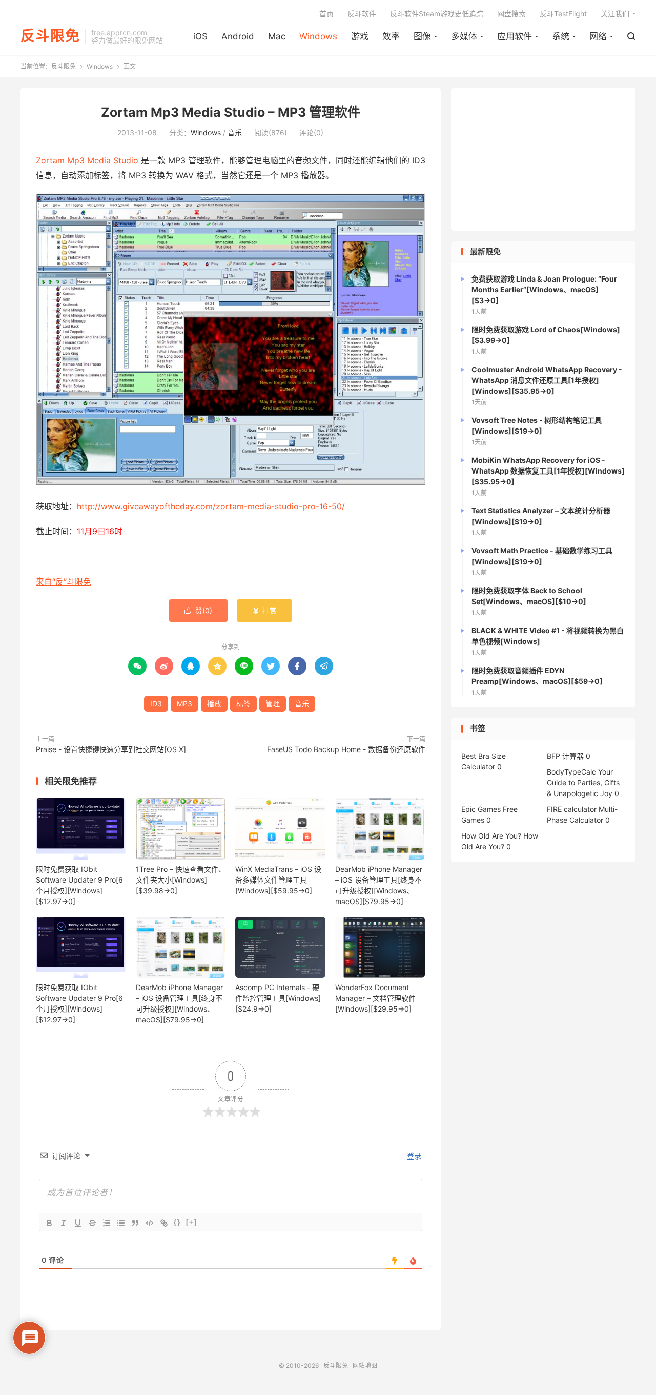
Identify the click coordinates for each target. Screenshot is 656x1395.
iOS (200, 36)
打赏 (264, 610)
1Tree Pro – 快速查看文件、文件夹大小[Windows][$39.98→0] (180, 880)
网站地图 (365, 1365)
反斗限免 (50, 36)
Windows (318, 36)
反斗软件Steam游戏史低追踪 (436, 13)
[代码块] (149, 1223)
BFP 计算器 (565, 756)
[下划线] (78, 1223)
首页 (326, 13)
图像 (422, 36)
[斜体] (63, 1223)
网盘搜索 (511, 13)
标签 (243, 703)
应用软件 (514, 36)
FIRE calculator (572, 809)
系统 (560, 36)
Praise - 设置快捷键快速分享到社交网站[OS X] (111, 749)
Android (237, 36)
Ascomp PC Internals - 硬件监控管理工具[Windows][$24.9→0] (278, 998)
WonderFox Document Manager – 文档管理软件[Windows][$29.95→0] (375, 998)
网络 (598, 36)
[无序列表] (121, 1223)
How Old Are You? (491, 835)
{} (177, 1222)
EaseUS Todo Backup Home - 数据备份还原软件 (346, 749)
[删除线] (92, 1223)
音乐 (235, 132)
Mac (276, 36)
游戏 (359, 36)
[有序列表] (106, 1223)
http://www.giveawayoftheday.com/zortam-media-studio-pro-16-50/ (211, 506)
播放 (214, 703)
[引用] (135, 1223)
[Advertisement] (543, 159)
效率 (391, 36)
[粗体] (49, 1223)
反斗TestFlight (563, 13)
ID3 (156, 703)
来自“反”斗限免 (63, 581)
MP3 (184, 703)
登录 (413, 1155)
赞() (198, 610)
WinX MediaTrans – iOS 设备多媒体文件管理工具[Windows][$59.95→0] (278, 880)
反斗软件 (361, 13)
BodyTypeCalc (571, 771)
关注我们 (615, 13)
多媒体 (464, 36)
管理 (272, 703)
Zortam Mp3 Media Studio (87, 160)
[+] (191, 1222)
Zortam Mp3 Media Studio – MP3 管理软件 (230, 112)
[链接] (164, 1223)
